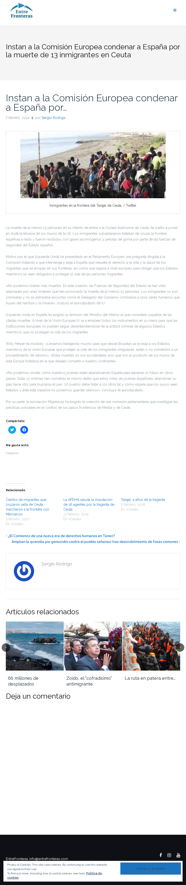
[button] (93, 165)
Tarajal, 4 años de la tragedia (143, 500)
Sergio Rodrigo (54, 118)
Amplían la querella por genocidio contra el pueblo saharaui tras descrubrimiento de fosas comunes (95, 542)
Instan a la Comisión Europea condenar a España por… (92, 102)
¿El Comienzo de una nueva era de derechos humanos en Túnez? (61, 536)
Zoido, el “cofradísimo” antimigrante (89, 681)
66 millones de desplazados (23, 681)
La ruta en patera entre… (150, 678)
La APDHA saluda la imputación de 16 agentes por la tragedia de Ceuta (88, 504)
